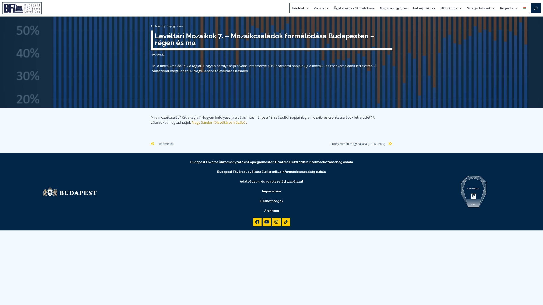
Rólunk (319, 8)
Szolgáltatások (479, 8)
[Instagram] (276, 222)
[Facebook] (257, 222)
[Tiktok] (286, 222)
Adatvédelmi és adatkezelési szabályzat (271, 181)
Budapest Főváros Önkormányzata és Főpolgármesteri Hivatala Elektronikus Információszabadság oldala (271, 162)
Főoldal (298, 8)
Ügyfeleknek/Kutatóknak (354, 8)
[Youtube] (267, 222)
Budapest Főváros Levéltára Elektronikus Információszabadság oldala (271, 171)
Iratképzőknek (424, 8)
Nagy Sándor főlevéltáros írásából (219, 122)
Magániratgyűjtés (393, 8)
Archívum (271, 210)
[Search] (536, 8)
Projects (506, 8)
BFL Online (449, 8)
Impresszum (271, 191)
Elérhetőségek (271, 201)
